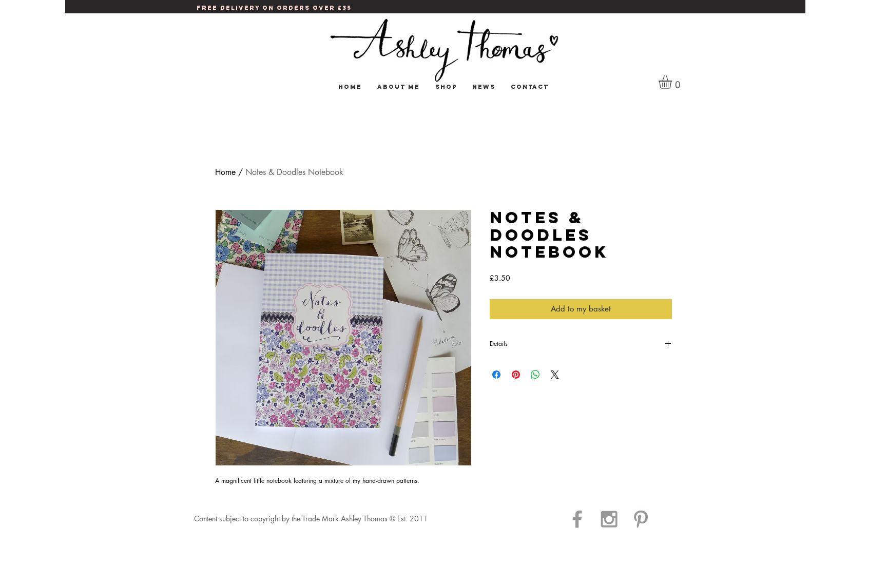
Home (225, 172)
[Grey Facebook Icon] (577, 519)
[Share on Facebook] (496, 374)
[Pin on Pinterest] (516, 374)
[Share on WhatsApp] (535, 374)
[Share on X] (555, 374)
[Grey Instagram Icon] (609, 519)
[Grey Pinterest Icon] (640, 519)
